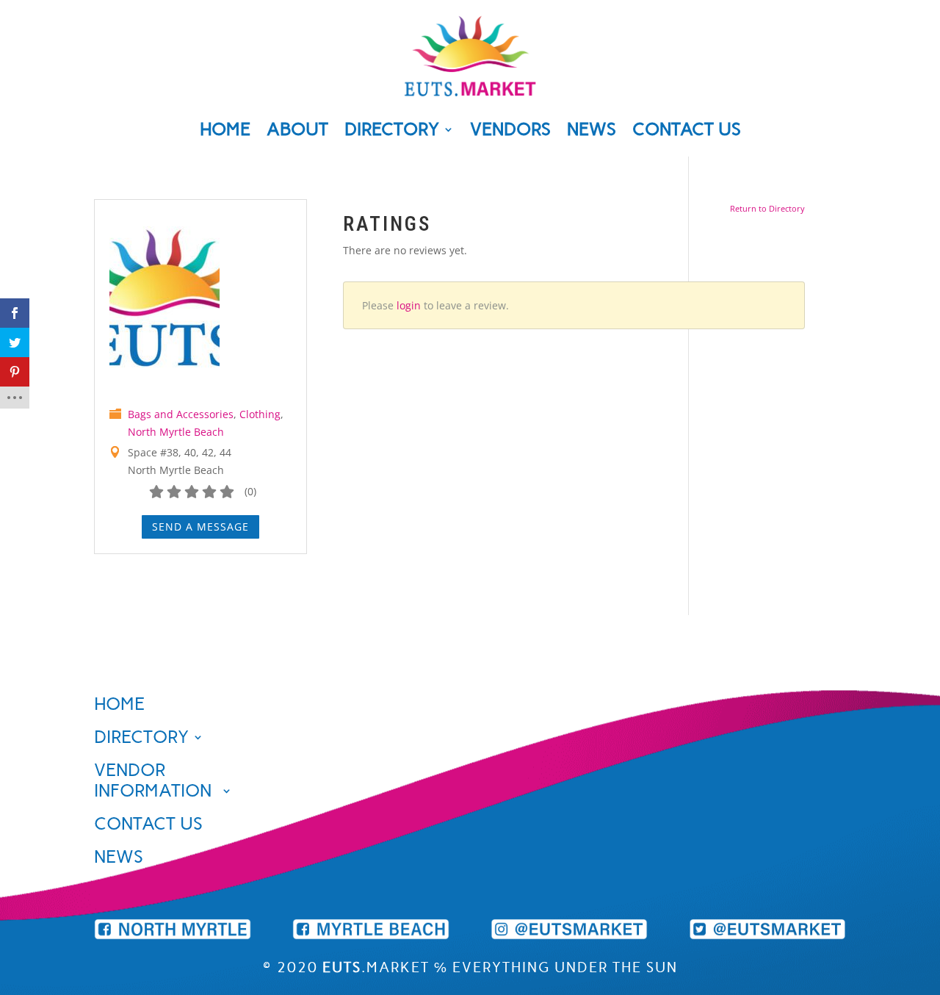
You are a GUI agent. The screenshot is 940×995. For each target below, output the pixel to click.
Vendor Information (153, 780)
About (297, 132)
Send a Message (200, 527)
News (591, 132)
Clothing (260, 414)
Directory (391, 132)
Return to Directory (767, 208)
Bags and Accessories (181, 414)
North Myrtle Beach (176, 432)
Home (225, 132)
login (409, 305)
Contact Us (686, 132)
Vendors (510, 132)
